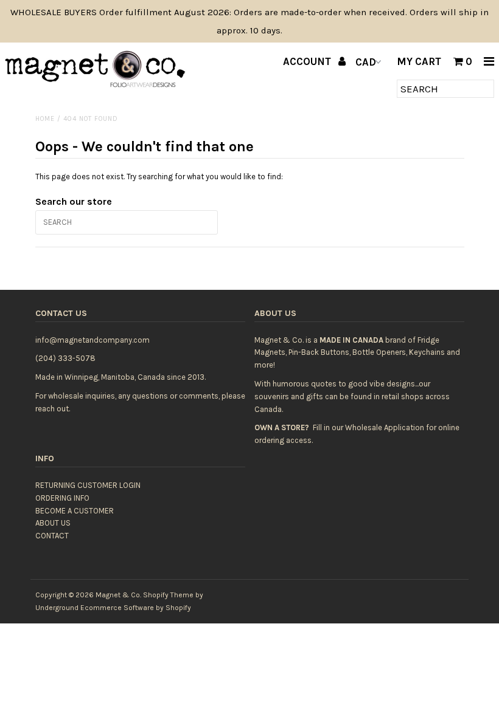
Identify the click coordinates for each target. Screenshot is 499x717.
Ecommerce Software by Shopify (135, 607)
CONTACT (52, 535)
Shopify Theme (168, 595)
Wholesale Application (384, 427)
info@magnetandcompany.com (92, 340)
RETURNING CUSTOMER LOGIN (88, 485)
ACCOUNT (308, 61)
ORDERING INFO (62, 498)
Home (45, 119)
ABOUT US (53, 522)
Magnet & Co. (118, 595)
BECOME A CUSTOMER (74, 510)
